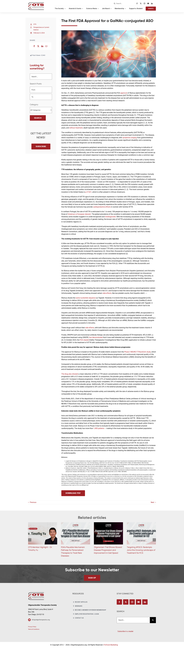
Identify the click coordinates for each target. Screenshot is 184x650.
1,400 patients (98, 428)
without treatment (76, 128)
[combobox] (124, 3)
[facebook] (137, 3)
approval (123, 93)
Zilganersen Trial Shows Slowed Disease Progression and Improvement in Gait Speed (75, 550)
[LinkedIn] (42, 46)
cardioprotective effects (102, 207)
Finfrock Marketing (111, 645)
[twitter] (141, 3)
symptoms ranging (129, 138)
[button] (29, 539)
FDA (81, 340)
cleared (86, 340)
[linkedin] (152, 3)
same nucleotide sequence (86, 298)
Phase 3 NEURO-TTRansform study (137, 352)
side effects (107, 293)
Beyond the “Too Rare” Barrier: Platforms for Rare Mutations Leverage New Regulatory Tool (140, 550)
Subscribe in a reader (125, 631)
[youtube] (148, 3)
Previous (33, 502)
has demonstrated (96, 337)
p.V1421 (88, 192)
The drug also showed (69, 374)
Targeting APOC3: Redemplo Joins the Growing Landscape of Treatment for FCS (108, 550)
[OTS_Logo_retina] (36, 3)
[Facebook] (34, 46)
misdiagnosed (110, 217)
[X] (38, 46)
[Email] (46, 46)
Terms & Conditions (33, 629)
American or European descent (79, 214)
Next (152, 502)
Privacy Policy (32, 626)
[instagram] (145, 3)
